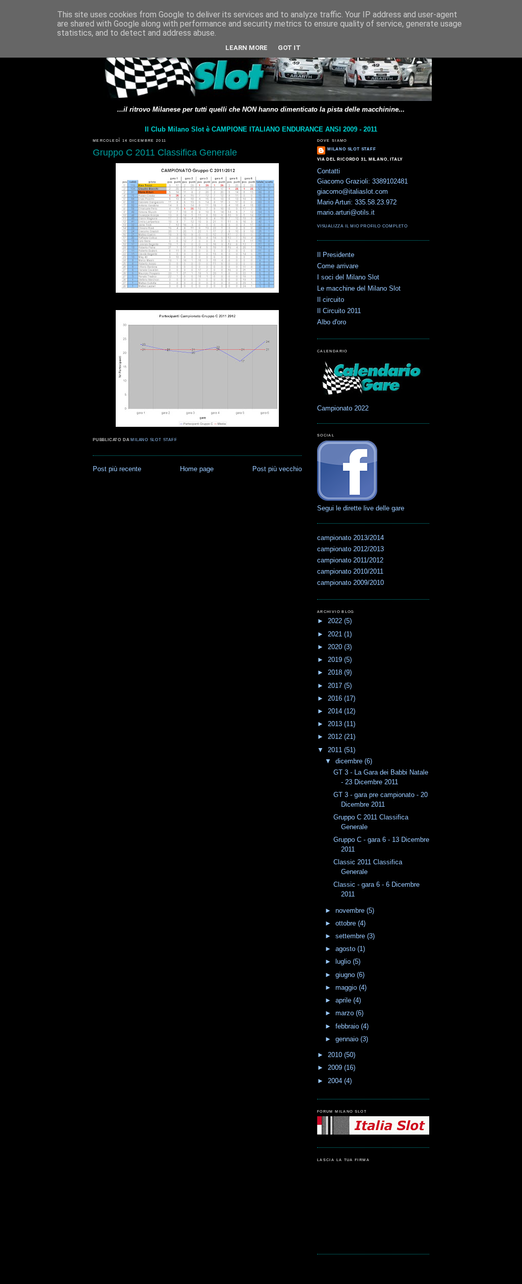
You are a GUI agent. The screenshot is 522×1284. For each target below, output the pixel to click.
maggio (347, 987)
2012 (336, 736)
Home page (197, 469)
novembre (351, 910)
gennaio (347, 1039)
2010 (336, 1055)
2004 (336, 1081)
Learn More (246, 48)
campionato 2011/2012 (350, 560)
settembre (351, 936)
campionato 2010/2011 (350, 571)
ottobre (346, 923)
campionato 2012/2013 (350, 549)
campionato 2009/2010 (350, 582)
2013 (336, 724)
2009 (336, 1067)
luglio (344, 961)
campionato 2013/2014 (350, 538)
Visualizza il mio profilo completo (362, 226)
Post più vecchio (277, 469)
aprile (344, 1000)
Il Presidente (335, 255)
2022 (336, 621)
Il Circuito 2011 (339, 311)
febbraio (348, 1026)
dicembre (349, 761)
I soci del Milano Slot (348, 277)
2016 (336, 698)
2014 (336, 711)
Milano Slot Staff (351, 149)
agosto (346, 949)
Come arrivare (337, 266)
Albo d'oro (331, 322)
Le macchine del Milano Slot (359, 288)
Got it (289, 48)
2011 (336, 750)
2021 (336, 634)
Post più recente (117, 469)
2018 (336, 672)
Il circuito (330, 299)
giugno (346, 975)
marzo (345, 1013)
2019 (336, 659)
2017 (336, 685)
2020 (336, 647)
